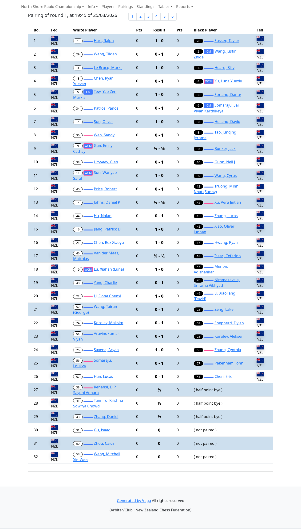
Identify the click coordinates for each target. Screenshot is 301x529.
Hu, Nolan (102, 215)
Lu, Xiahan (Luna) (109, 269)
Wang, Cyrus (225, 175)
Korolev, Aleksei (228, 336)
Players (108, 6)
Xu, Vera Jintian (227, 202)
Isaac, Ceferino (227, 255)
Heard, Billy (224, 67)
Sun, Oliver (103, 121)
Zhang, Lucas (226, 215)
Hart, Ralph (104, 40)
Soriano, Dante (227, 94)
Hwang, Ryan (226, 242)
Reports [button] (183, 6)
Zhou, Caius (104, 443)
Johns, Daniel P (107, 202)
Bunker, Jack (225, 148)
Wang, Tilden (105, 54)
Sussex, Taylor (226, 40)
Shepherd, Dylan (229, 323)
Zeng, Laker (224, 309)
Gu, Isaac (102, 430)
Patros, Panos (106, 108)
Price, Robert (105, 189)
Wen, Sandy (104, 135)
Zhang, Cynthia (227, 349)
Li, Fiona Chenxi (107, 296)
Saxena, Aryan (106, 349)
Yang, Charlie (105, 282)
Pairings (125, 6)
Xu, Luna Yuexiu (228, 81)
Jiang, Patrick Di (108, 229)
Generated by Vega (134, 500)
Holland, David (227, 121)
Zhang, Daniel (106, 416)
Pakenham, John (228, 363)
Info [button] (91, 6)
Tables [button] (164, 6)
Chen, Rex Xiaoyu (109, 242)
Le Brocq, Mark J (108, 67)
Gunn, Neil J (224, 162)
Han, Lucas (103, 376)
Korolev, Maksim (108, 322)
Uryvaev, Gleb (106, 162)
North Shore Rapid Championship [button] (51, 6)
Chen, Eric (223, 376)
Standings (145, 6)
